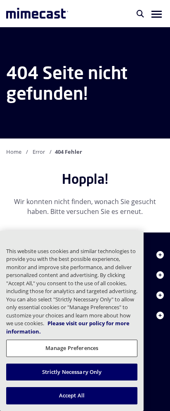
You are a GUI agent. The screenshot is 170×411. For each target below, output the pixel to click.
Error (39, 151)
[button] (156, 14)
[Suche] (140, 14)
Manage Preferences (71, 348)
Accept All (72, 395)
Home (13, 151)
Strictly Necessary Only (72, 372)
